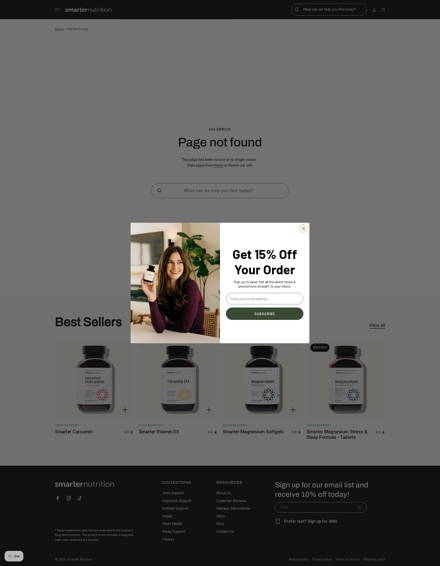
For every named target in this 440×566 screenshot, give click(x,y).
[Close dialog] (304, 229)
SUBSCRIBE (264, 313)
